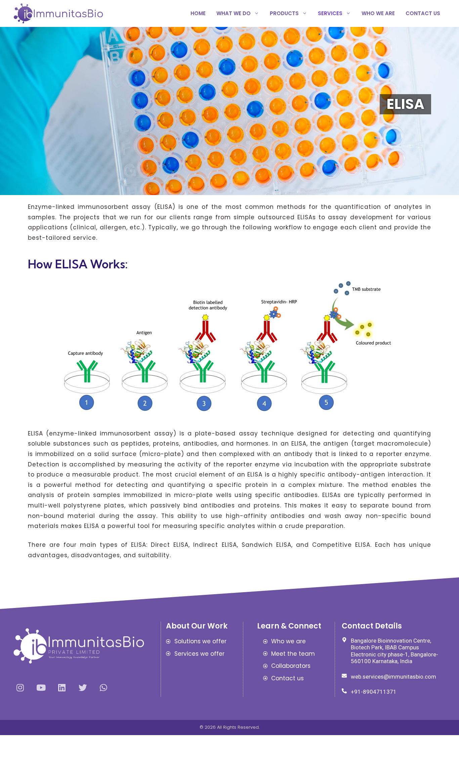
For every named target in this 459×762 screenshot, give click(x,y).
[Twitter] (82, 687)
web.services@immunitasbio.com (393, 676)
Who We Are (378, 13)
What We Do (233, 13)
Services (330, 13)
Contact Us (423, 13)
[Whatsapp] (103, 687)
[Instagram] (20, 687)
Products (284, 13)
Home (198, 13)
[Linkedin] (61, 687)
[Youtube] (41, 687)
